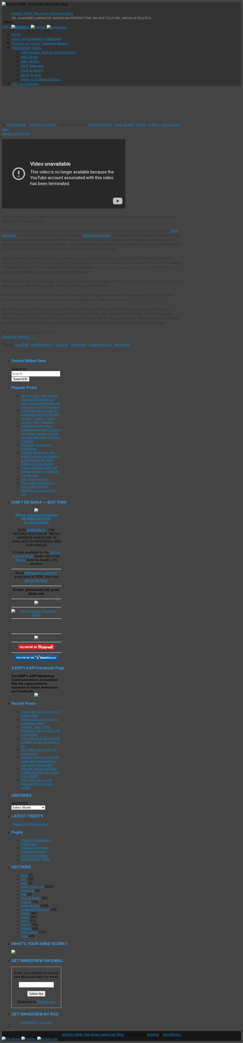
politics (153, 124)
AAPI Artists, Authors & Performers (48, 52)
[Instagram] (57, 27)
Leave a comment (16, 133)
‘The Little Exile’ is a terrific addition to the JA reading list (41, 742)
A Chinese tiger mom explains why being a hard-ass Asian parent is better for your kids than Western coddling (41, 433)
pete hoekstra (42, 344)
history (26, 902)
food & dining (31, 898)
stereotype (78, 344)
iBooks (21, 560)
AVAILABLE (36, 530)
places (26, 924)
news (25, 921)
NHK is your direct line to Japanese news (39, 721)
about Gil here (35, 580)
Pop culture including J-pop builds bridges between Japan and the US (38, 488)
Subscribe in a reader (37, 1022)
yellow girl (122, 344)
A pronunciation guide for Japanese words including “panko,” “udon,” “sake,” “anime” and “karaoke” (40, 416)
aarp (24, 875)
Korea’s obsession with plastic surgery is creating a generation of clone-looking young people (40, 458)
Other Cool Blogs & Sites (40, 79)
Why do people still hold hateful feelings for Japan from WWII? (40, 772)
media (141, 124)
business (27, 890)
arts (24, 879)
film (23, 894)
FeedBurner (46, 1002)
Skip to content (14, 26)
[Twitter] (39, 27)
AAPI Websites (32, 66)
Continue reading (18, 336)
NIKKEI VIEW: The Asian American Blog (42, 13)
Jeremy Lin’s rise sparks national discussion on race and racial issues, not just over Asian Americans (40, 401)
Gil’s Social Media (25, 84)
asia (24, 883)
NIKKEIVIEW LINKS (26, 48)
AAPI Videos (30, 61)
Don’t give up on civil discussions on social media (36, 783)
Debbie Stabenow (96, 235)
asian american (100, 124)
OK (20, 379)
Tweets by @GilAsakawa (29, 824)
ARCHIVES (19, 803)
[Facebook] (11, 1039)
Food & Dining (32, 70)
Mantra (153, 1034)
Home (16, 34)
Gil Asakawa (16, 124)
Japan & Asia (31, 75)
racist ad (61, 344)
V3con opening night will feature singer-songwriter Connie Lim (40, 471)
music (25, 917)
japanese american (35, 909)
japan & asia (124, 124)
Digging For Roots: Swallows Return (39, 43)
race (5, 129)
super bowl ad (100, 344)
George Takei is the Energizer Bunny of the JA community (40, 730)
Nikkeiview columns (41, 573)
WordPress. (172, 1034)
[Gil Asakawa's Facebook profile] (36, 615)
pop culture (170, 124)
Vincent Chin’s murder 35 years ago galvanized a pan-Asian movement (40, 761)
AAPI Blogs (29, 57)
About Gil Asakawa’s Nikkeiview (36, 38)
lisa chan (22, 344)
